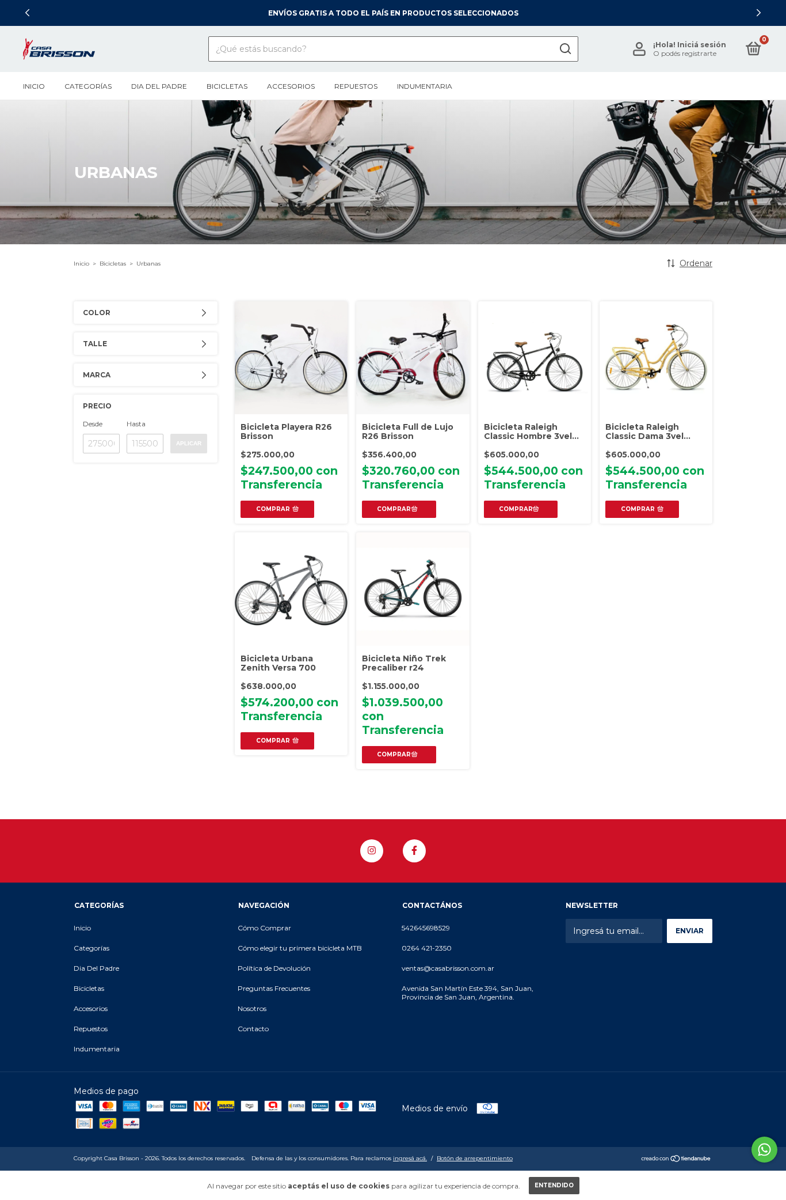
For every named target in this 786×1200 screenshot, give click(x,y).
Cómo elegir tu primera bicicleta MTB (300, 948)
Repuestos (355, 86)
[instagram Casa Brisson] (371, 850)
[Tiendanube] (676, 1159)
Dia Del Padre (159, 86)
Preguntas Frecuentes (274, 988)
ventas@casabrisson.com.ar (448, 968)
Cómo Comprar (264, 927)
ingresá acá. (410, 1158)
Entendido (554, 1185)
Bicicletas (227, 86)
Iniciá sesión (701, 44)
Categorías (88, 86)
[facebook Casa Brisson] (414, 850)
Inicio (34, 86)
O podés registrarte (684, 53)
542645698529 (426, 927)
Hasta (136, 423)
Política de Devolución (274, 968)
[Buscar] (564, 49)
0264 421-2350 (427, 948)
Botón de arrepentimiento (475, 1158)
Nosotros (252, 1008)
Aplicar (188, 443)
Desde (92, 423)
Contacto (253, 1028)
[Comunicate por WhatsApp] (764, 1150)
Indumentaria (424, 86)
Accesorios (291, 86)
